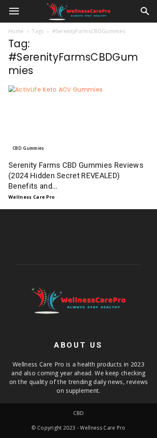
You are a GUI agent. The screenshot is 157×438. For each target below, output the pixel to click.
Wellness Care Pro (31, 197)
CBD (78, 413)
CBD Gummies (28, 148)
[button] (14, 11)
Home (15, 31)
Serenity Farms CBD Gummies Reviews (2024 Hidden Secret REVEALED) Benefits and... (76, 175)
